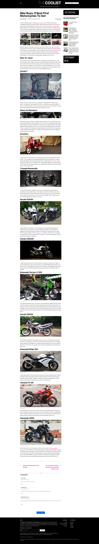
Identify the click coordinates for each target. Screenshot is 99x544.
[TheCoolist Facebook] (65, 61)
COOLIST (49, 3)
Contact (65, 526)
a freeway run (39, 232)
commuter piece (53, 160)
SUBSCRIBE (42, 530)
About (66, 522)
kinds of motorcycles (41, 22)
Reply (22, 493)
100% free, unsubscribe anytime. (70, 13)
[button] (40, 86)
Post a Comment (41, 512)
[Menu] (21, 3)
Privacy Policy (64, 524)
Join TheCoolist (69, 12)
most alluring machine (56, 50)
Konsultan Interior (48, 491)
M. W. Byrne (23, 18)
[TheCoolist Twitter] (67, 61)
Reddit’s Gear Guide (45, 107)
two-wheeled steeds (54, 26)
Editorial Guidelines (63, 523)
